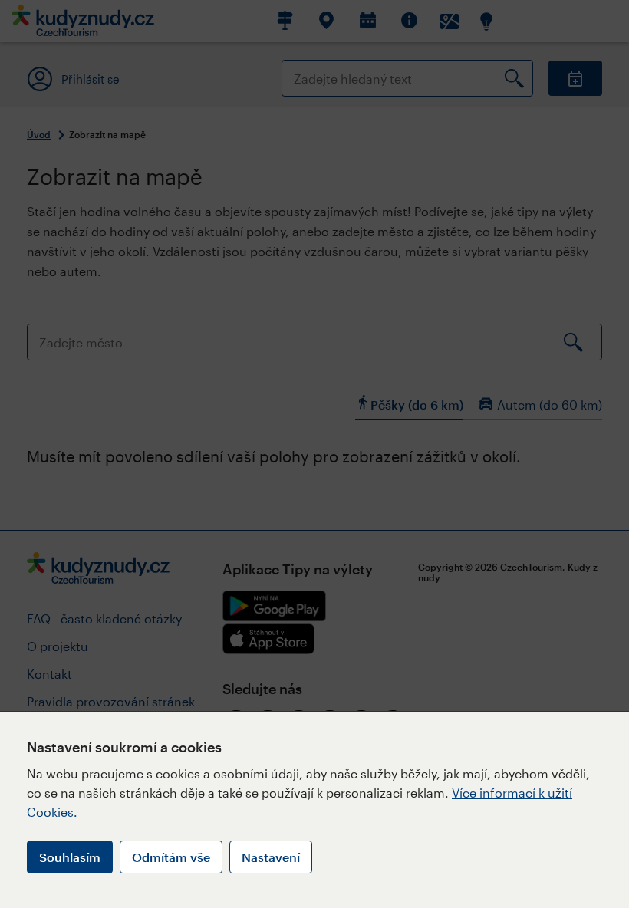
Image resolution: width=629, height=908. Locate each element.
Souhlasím (69, 857)
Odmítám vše (171, 857)
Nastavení (271, 857)
